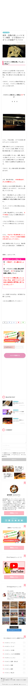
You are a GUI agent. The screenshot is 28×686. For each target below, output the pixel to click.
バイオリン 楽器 (6, 32)
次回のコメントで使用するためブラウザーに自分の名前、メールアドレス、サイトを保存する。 (14, 454)
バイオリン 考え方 (14, 672)
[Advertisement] (14, 15)
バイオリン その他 (14, 650)
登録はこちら (14, 548)
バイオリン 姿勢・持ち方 (14, 661)
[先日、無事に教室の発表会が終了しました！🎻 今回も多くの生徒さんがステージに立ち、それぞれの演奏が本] (6, 621)
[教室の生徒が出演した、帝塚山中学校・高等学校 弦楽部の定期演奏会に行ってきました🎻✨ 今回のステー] (22, 605)
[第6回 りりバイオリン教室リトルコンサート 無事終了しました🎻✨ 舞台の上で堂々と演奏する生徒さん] (14, 613)
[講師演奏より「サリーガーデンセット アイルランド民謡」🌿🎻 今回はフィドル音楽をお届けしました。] (6, 613)
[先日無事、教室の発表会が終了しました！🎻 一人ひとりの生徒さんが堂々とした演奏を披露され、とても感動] (14, 621)
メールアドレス (8, 347)
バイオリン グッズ (14, 646)
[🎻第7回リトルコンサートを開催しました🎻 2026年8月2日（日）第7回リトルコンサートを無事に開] (6, 605)
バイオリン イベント (14, 642)
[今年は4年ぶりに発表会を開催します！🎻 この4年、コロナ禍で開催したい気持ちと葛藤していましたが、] (22, 621)
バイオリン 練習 (14, 669)
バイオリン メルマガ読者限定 (14, 654)
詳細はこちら (14, 513)
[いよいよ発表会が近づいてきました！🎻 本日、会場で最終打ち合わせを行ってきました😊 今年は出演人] (14, 605)
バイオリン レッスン (14, 657)
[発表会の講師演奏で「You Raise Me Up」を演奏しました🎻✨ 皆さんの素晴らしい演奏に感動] (22, 613)
